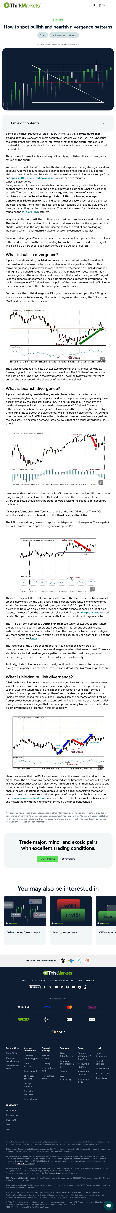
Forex (43, 35)
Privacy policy (102, 1068)
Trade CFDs (11, 1053)
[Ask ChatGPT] (63, 961)
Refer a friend (30, 1099)
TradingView (12, 1115)
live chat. (90, 980)
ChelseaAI (11, 1120)
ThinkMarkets (73, 44)
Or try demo (69, 858)
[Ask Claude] (87, 961)
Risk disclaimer (103, 1073)
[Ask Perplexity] (79, 961)
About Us (61, 1151)
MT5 (8, 1129)
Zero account (30, 1071)
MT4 (8, 1124)
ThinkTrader (11, 1110)
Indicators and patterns (64, 35)
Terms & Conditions (25, 1164)
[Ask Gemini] (71, 961)
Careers (63, 1071)
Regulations (101, 1078)
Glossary (46, 1063)
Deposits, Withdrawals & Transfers (84, 1056)
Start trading (48, 858)
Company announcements (67, 1064)
